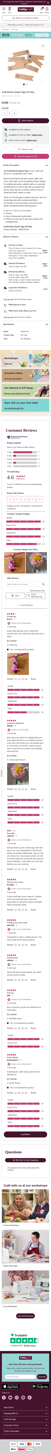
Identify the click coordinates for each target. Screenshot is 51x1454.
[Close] (48, 2)
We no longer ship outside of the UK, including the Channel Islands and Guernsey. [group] (24, 2)
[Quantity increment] (14, 113)
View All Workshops (25, 1316)
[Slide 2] (27, 84)
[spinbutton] (9, 113)
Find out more (9, 299)
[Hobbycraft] (26, 10)
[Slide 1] (24, 84)
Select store (37, 135)
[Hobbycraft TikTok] (30, 1398)
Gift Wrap (5, 29)
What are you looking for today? (27, 18)
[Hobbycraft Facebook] (4, 1398)
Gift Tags (15, 29)
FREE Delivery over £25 (15, 25)
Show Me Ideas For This (27, 156)
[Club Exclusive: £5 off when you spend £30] (25, 35)
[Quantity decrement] (4, 113)
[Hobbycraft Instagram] (17, 1398)
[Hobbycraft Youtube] (10, 1398)
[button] (25, 64)
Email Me (42, 1377)
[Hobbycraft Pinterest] (23, 1398)
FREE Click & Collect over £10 (34, 25)
